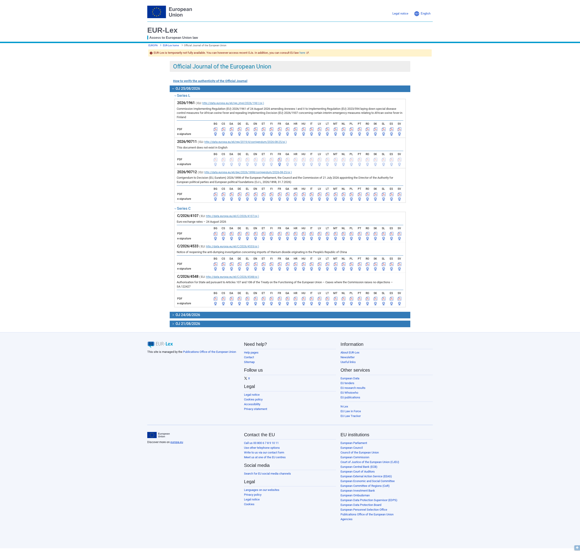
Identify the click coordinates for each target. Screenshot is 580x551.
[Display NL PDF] (343, 129)
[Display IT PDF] (311, 129)
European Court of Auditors (358, 471)
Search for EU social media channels (267, 473)
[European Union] (158, 435)
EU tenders (347, 383)
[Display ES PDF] (391, 129)
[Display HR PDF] (295, 129)
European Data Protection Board (361, 505)
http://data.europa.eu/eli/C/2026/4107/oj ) (232, 216)
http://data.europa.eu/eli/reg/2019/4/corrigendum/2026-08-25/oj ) (245, 142)
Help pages (251, 352)
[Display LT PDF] (327, 129)
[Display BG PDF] (215, 129)
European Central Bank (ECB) (359, 466)
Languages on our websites (261, 490)
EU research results (353, 388)
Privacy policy (252, 494)
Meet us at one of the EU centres (265, 457)
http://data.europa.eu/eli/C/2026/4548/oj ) (232, 276)
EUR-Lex (162, 30)
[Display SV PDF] (399, 129)
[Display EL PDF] (247, 129)
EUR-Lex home (171, 45)
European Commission (355, 457)
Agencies (347, 519)
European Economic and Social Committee (368, 481)
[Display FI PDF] (271, 129)
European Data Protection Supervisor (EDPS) (369, 500)
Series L (183, 95)
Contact (249, 357)
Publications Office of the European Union (209, 352)
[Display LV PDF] (319, 129)
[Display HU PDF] (303, 129)
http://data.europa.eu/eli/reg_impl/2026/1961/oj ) (233, 103)
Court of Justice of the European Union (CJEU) (370, 462)
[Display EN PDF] (255, 129)
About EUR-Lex (350, 352)
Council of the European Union (360, 452)
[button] (422, 13)
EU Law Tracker (351, 416)
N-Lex (344, 406)
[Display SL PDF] (383, 129)
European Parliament (354, 443)
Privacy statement (255, 409)
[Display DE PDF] (239, 129)
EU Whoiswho (349, 392)
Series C (184, 208)
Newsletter (348, 357)
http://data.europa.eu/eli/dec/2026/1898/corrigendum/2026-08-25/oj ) (248, 172)
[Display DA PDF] (231, 129)
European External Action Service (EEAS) (366, 476)
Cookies (249, 504)
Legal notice (252, 394)
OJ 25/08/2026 (187, 88)
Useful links (348, 362)
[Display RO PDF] (367, 129)
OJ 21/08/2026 (187, 324)
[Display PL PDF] (351, 129)
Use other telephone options (262, 447)
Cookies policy (253, 399)
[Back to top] (577, 547)
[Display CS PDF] (223, 129)
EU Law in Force (351, 411)
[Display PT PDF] (359, 129)
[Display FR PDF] (279, 129)
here (302, 52)
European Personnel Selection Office (364, 509)
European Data (350, 378)
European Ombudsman (355, 495)
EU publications (350, 397)
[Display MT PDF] (335, 129)
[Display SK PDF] (375, 129)
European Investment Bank (358, 490)
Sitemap (249, 362)
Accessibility (252, 404)
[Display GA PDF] (287, 129)
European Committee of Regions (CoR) (365, 486)
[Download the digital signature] (215, 134)
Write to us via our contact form (264, 452)
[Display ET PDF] (263, 129)
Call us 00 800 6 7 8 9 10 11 (261, 443)
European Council (352, 447)
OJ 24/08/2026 (187, 315)
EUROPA (153, 45)
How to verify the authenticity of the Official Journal (210, 81)
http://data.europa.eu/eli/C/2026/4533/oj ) (232, 246)
